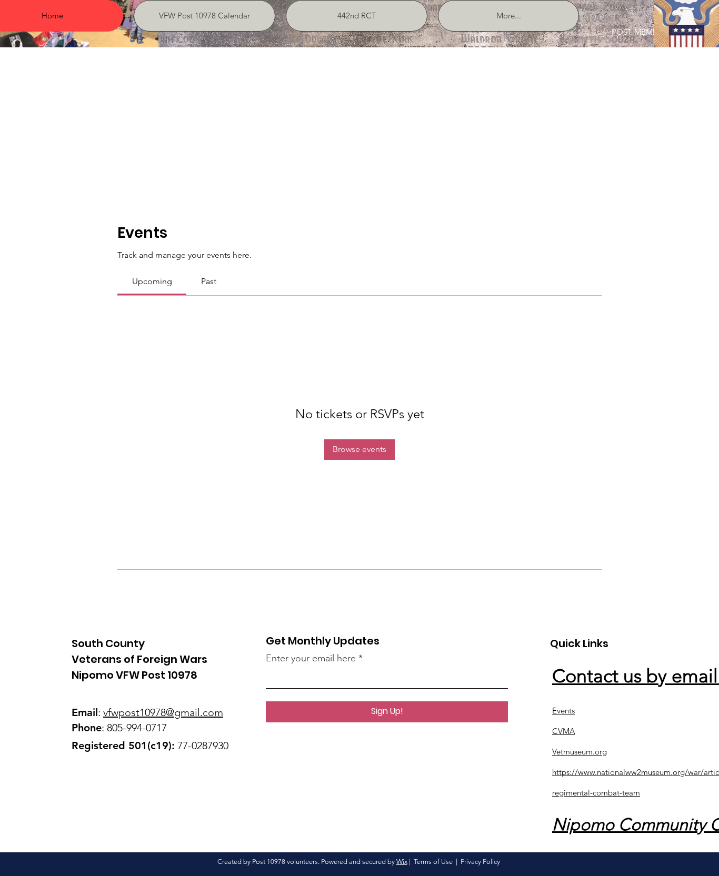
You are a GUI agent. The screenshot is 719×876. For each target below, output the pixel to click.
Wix (401, 861)
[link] (152, 281)
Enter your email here (311, 658)
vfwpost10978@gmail (151, 712)
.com (211, 712)
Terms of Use (433, 861)
